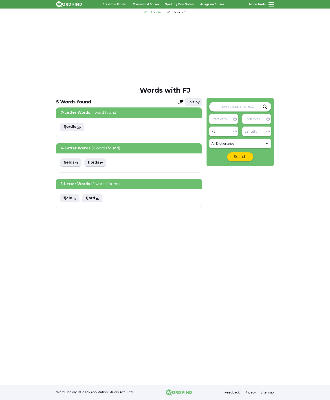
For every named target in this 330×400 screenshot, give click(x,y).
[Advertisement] (165, 49)
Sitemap (267, 392)
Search (240, 157)
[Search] (265, 107)
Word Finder (153, 12)
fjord (92, 198)
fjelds (71, 162)
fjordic (72, 127)
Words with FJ (177, 12)
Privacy (250, 392)
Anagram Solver (212, 4)
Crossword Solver (146, 4)
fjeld (70, 198)
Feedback (232, 392)
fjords (95, 162)
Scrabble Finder (115, 4)
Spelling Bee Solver (180, 4)
